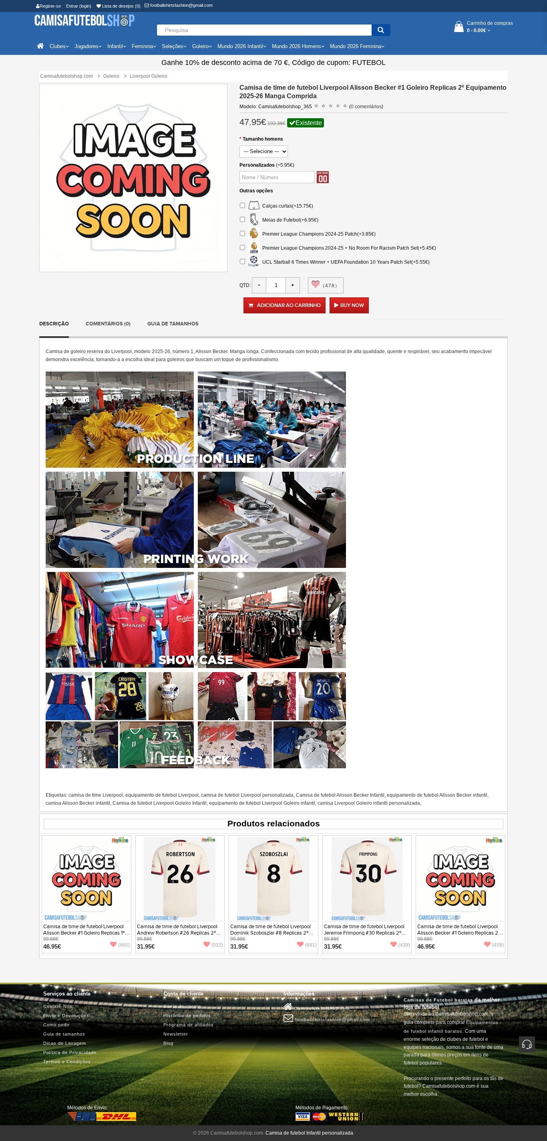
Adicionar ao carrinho (289, 305)
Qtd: (245, 285)
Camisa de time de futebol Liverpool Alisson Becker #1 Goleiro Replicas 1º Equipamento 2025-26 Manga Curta (84, 933)
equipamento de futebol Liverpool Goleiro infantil (262, 803)
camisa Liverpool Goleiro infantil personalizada (369, 803)
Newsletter (175, 1034)
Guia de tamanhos (173, 324)
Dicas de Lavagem (64, 1043)
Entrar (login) (78, 6)
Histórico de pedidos (187, 1015)
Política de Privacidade (70, 1052)
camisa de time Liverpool (95, 795)
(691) (311, 945)
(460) (124, 945)
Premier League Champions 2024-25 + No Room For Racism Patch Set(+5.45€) (348, 247)
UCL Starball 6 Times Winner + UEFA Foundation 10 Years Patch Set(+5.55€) (345, 262)
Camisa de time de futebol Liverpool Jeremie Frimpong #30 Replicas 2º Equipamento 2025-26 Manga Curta (365, 933)
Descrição (54, 324)
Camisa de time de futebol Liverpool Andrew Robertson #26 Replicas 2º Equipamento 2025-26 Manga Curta (178, 933)
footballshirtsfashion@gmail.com (181, 5)
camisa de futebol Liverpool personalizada (247, 795)
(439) (404, 945)
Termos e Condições (67, 1061)
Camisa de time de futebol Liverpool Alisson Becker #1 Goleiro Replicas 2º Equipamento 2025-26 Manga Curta (458, 933)
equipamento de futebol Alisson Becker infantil (437, 795)
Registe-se (50, 6)
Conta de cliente (182, 1006)
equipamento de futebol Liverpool (162, 795)
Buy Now (352, 305)
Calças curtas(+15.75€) (286, 205)
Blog (168, 1043)
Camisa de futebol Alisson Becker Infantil (340, 795)
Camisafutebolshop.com (321, 1008)
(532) (217, 945)
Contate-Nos (57, 1006)
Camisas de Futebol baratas (438, 1000)
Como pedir (56, 1024)
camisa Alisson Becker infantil (78, 803)
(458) (498, 945)
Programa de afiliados (188, 1024)
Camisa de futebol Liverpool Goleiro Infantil (160, 803)
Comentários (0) (108, 324)
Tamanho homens (263, 139)
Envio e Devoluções (66, 1015)
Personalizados (257, 165)
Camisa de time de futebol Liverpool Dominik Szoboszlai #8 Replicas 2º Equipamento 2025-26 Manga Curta (271, 933)
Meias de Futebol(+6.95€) (289, 219)
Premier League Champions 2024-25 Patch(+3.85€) (318, 233)
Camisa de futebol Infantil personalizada (309, 1133)
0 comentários (366, 106)
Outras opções (256, 191)
